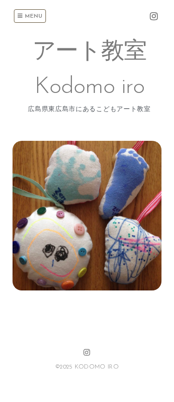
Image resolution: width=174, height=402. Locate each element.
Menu (33, 16)
